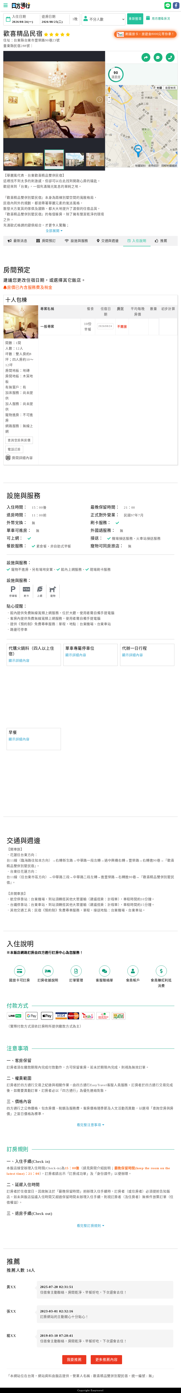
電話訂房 (14, 449)
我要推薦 (74, 1360)
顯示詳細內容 (19, 660)
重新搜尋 (135, 18)
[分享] (145, 57)
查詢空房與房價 (19, 440)
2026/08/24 (105, 326)
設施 (79, 241)
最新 (20, 241)
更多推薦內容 (106, 1360)
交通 (110, 241)
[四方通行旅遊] (21, 8)
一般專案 (47, 326)
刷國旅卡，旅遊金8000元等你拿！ (149, 34)
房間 (49, 241)
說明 (139, 241)
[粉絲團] (158, 57)
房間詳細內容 (22, 458)
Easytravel (97, 1390)
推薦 (163, 241)
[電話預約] (170, 57)
